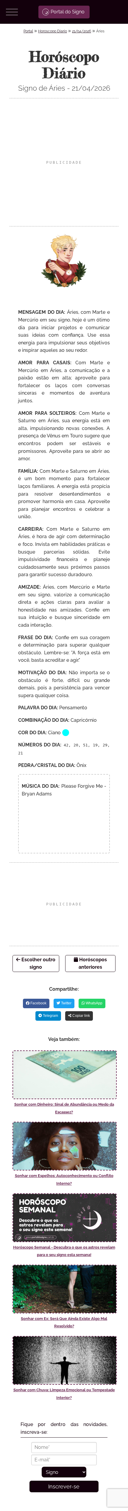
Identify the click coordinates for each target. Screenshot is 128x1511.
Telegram (50, 1016)
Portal (28, 31)
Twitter (65, 1003)
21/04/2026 (81, 31)
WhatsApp (93, 1003)
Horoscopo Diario (52, 31)
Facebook (37, 1003)
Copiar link (80, 1016)
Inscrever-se (63, 1486)
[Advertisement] (64, 162)
